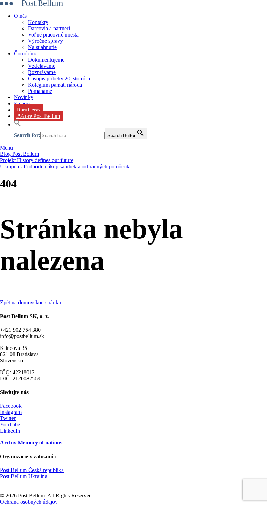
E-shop (22, 103)
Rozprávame (42, 72)
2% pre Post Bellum (38, 116)
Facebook (11, 406)
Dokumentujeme (46, 60)
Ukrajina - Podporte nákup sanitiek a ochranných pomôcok (64, 166)
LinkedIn (10, 431)
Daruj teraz (28, 110)
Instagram (11, 412)
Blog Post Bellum (19, 154)
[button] (17, 124)
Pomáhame (40, 91)
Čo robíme (25, 53)
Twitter (8, 418)
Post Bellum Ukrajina (23, 476)
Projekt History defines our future (36, 160)
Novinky (23, 97)
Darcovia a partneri (49, 28)
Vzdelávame (41, 66)
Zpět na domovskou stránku (30, 302)
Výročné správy (45, 41)
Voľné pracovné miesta (53, 35)
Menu (6, 148)
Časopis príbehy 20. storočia (59, 78)
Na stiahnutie (42, 47)
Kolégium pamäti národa (55, 85)
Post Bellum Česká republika (32, 470)
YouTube (10, 424)
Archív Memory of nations (31, 443)
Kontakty (38, 22)
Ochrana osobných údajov (29, 502)
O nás (20, 16)
